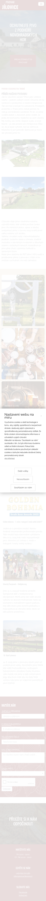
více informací (9, 458)
